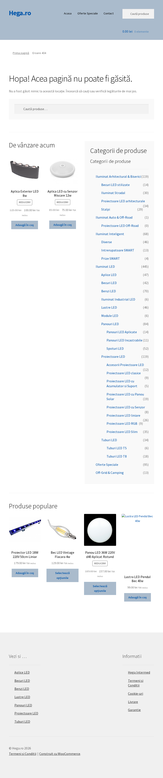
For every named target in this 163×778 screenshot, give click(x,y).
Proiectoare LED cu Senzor (126, 407)
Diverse (106, 242)
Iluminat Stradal (113, 193)
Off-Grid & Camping (110, 472)
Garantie (134, 710)
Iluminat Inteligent (110, 234)
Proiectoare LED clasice (124, 373)
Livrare (133, 702)
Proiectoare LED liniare (123, 415)
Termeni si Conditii (22, 754)
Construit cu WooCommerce (59, 754)
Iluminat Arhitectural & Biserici (118, 176)
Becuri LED (109, 283)
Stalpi (105, 209)
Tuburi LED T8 (117, 456)
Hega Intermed (139, 672)
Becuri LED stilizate (115, 185)
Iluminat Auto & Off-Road (114, 217)
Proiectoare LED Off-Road (120, 225)
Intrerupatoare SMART (117, 250)
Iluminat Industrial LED (118, 299)
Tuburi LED (109, 440)
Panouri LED (110, 324)
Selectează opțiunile (62, 575)
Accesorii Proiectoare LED (125, 365)
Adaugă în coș (24, 225)
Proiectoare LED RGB (122, 423)
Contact (109, 13)
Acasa (68, 13)
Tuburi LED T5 (117, 448)
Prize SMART (110, 258)
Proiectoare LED (113, 356)
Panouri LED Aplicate (122, 332)
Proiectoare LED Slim (122, 432)
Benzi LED (108, 291)
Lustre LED (109, 307)
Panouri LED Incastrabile (124, 340)
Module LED (109, 315)
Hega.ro (20, 13)
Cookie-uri (135, 693)
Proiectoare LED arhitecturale (123, 201)
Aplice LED (109, 275)
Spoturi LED (115, 348)
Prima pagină (21, 53)
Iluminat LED (105, 266)
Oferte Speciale (87, 13)
